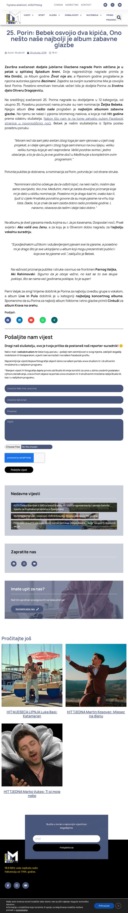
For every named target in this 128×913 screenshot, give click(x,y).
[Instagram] (112, 5)
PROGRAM (111, 19)
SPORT (41, 15)
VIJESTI (27, 15)
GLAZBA (53, 15)
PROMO (109, 15)
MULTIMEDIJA (92, 15)
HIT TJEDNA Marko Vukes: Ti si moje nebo (32, 793)
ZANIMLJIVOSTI (71, 15)
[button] (119, 17)
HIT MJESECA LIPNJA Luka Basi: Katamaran (32, 714)
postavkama (21, 910)
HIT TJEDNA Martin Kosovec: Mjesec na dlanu (96, 714)
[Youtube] (120, 5)
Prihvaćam (104, 905)
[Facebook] (105, 5)
